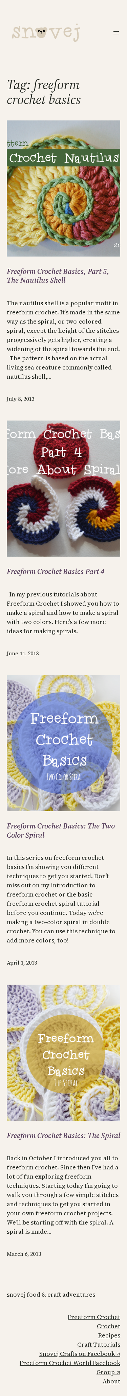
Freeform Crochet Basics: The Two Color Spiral (61, 830)
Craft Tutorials (98, 1344)
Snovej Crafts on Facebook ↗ (79, 1353)
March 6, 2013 (24, 1254)
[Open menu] (116, 33)
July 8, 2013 (20, 399)
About (111, 1381)
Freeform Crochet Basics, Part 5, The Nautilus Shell (58, 276)
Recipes (109, 1335)
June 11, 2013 (23, 653)
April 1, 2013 (22, 962)
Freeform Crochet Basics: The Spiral (63, 1135)
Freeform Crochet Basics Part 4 (56, 571)
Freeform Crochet (94, 1317)
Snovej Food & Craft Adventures (51, 1294)
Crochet (108, 1326)
